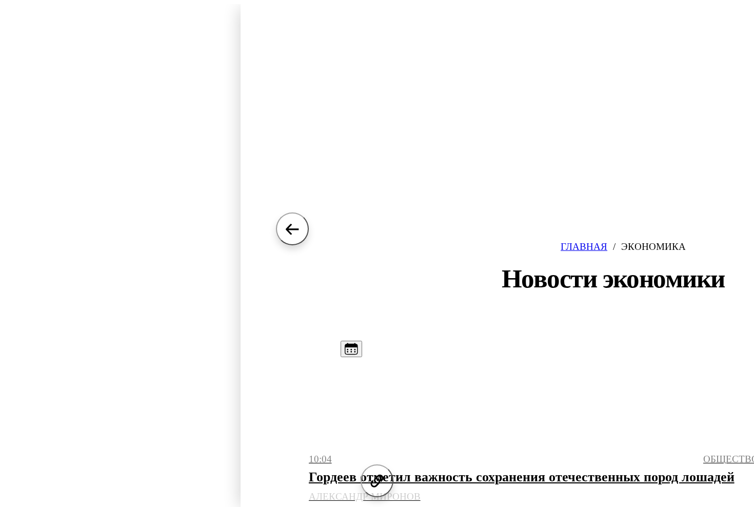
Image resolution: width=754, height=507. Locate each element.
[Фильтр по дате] (351, 349)
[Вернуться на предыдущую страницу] (292, 228)
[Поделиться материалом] (377, 480)
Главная (584, 246)
